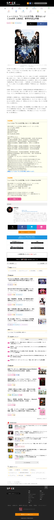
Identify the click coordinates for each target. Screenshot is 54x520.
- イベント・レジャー (32, 494)
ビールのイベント (13, 472)
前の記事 (12, 263)
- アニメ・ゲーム (31, 497)
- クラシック (30, 495)
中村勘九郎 (28, 475)
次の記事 (42, 263)
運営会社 (9, 505)
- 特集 (41, 499)
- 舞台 (29, 492)
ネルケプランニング (23, 270)
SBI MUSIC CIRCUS (24, 472)
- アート (29, 499)
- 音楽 (29, 490)
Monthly (40, 339)
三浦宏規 (40, 270)
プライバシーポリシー (42, 505)
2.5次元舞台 (32, 270)
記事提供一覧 (15, 505)
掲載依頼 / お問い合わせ (23, 505)
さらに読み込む (27, 462)
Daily (14, 339)
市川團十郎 (17, 470)
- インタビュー (42, 494)
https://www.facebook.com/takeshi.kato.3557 (30, 211)
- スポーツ (30, 500)
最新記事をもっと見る (41, 418)
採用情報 (30, 505)
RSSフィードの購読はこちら (27, 232)
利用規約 (35, 505)
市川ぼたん (33, 470)
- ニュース (41, 492)
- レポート (41, 495)
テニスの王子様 (12, 270)
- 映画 (29, 502)
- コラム (41, 497)
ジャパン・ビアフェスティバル (37, 472)
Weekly (27, 339)
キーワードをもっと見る (40, 478)
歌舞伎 (10, 470)
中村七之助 (20, 475)
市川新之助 (25, 470)
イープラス (9, 482)
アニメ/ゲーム (12, 475)
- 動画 (41, 490)
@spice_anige (24, 210)
